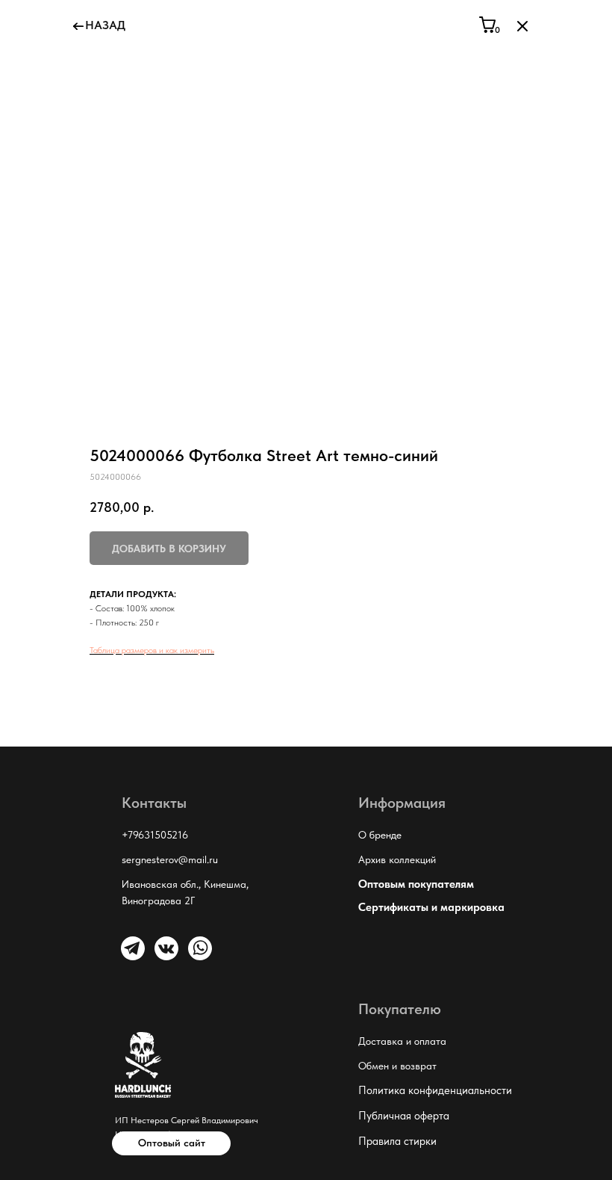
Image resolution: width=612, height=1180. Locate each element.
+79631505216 (155, 835)
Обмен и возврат (397, 1066)
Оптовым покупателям (416, 884)
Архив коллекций (397, 859)
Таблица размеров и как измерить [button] (152, 650)
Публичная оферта (403, 1115)
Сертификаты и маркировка (431, 907)
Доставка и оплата (402, 1041)
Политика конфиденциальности (435, 1090)
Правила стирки (397, 1141)
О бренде (380, 835)
